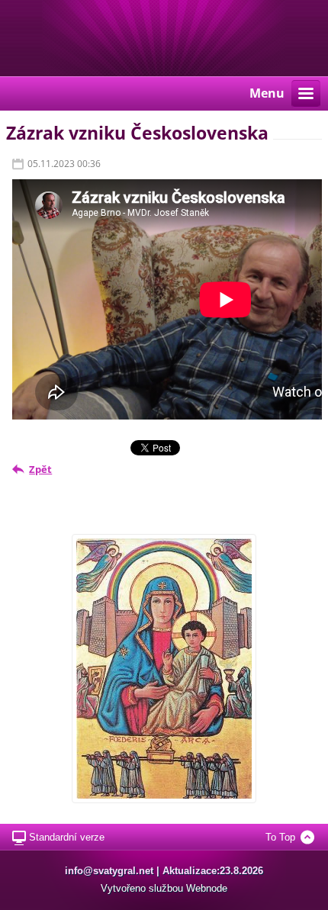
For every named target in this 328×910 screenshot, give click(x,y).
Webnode (206, 888)
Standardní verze (67, 837)
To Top (280, 837)
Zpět (40, 469)
